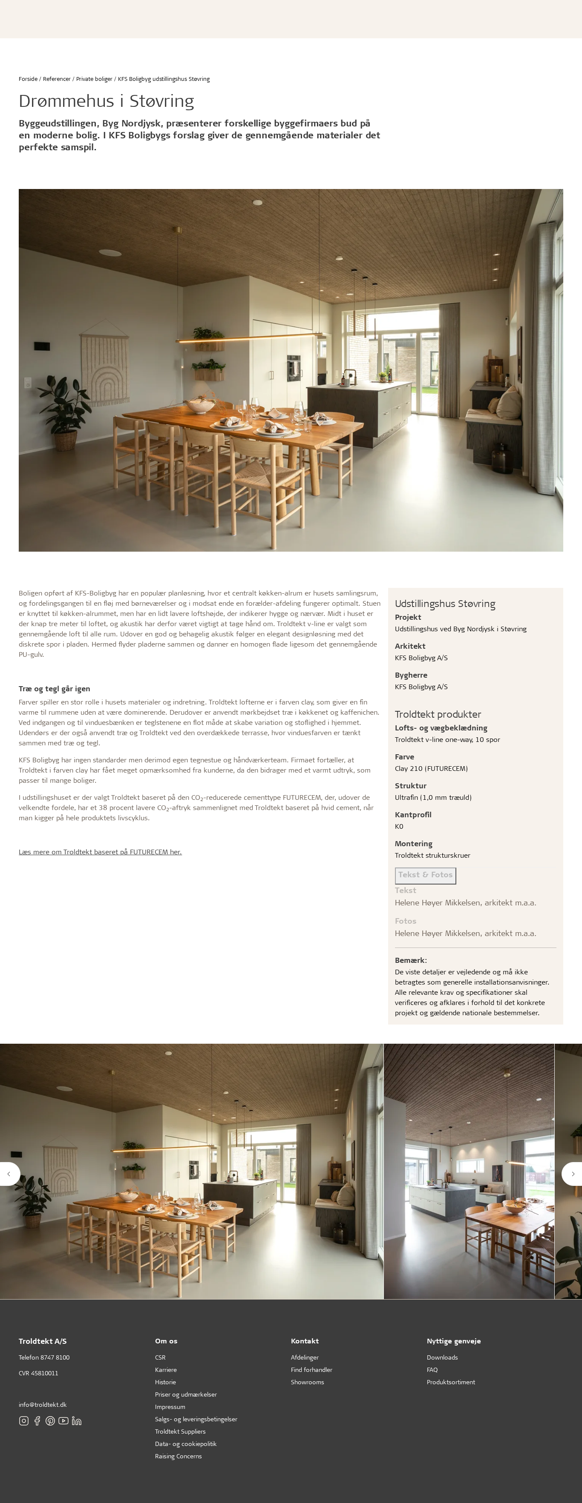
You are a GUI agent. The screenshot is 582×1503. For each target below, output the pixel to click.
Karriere (166, 1370)
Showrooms (307, 1382)
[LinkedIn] (77, 1421)
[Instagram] (24, 1421)
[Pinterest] (50, 1421)
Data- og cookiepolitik (186, 1444)
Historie (165, 1382)
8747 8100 (54, 1357)
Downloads (442, 1357)
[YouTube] (63, 1421)
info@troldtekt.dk (43, 1404)
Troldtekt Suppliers (180, 1431)
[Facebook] (37, 1421)
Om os (166, 1340)
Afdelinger (305, 1357)
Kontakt (305, 1340)
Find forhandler (311, 1370)
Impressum (170, 1407)
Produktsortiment (451, 1382)
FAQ (432, 1370)
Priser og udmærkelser (186, 1394)
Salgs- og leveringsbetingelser (196, 1419)
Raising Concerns (178, 1456)
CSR (160, 1357)
